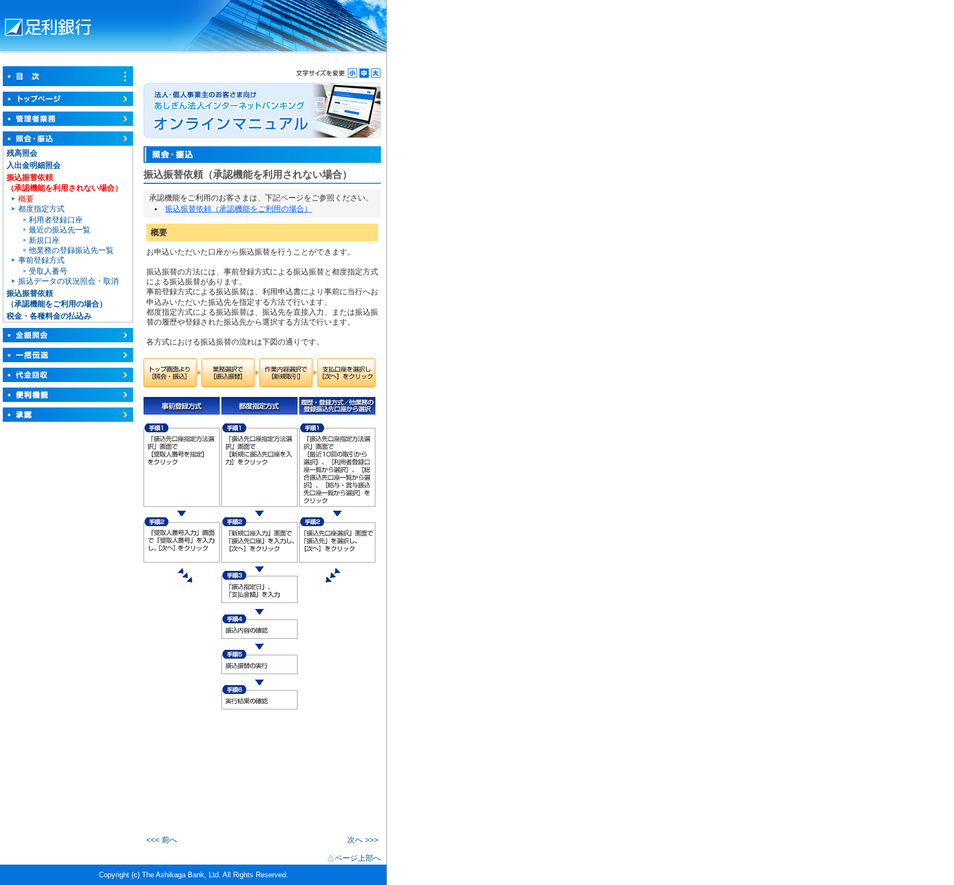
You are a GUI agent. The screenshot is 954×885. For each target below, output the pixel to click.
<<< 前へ (161, 839)
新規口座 (44, 240)
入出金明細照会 (34, 165)
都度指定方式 (41, 208)
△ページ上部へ (354, 858)
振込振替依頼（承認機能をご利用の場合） (238, 208)
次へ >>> (362, 839)
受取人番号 (48, 271)
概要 (26, 198)
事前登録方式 (41, 260)
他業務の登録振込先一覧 (71, 250)
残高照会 (22, 153)
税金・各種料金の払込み (49, 315)
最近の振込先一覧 (60, 229)
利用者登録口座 (56, 219)
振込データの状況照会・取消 (68, 281)
